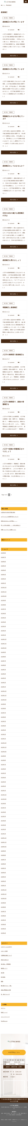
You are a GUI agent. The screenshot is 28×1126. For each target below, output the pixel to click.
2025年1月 (3, 635)
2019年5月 (3, 920)
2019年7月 (3, 911)
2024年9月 (3, 652)
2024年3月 (3, 678)
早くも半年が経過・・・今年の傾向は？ (11, 525)
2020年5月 (3, 868)
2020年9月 (3, 851)
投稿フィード (4, 1012)
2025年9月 (3, 600)
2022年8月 (3, 760)
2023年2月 (3, 734)
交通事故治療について (6, 955)
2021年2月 (3, 829)
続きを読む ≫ (14, 55)
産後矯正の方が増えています (13, 22)
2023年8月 (3, 708)
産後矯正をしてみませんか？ (13, 166)
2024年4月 (3, 674)
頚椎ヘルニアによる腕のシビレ (8, 529)
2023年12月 (3, 691)
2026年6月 (3, 561)
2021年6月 (3, 812)
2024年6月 (3, 665)
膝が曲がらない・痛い (6, 985)
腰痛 (2, 981)
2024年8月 (3, 656)
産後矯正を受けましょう (12, 260)
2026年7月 (3, 557)
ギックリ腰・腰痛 (19, 1113)
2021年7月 (3, 807)
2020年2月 (3, 881)
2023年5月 (3, 721)
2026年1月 (3, 583)
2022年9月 (3, 756)
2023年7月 (3, 712)
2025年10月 (3, 596)
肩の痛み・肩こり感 (10, 1113)
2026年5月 (3, 566)
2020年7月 (3, 859)
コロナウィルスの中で (6, 947)
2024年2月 (3, 682)
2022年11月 (3, 747)
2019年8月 (3, 907)
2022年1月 (3, 790)
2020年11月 (3, 842)
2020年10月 (3, 846)
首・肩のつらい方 (5, 994)
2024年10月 (3, 648)
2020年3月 (3, 876)
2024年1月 (3, 686)
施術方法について (19, 1107)
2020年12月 (3, 838)
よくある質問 (13, 1107)
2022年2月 (3, 786)
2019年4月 (3, 924)
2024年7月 (3, 661)
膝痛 (24, 1113)
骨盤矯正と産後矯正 (10, 307)
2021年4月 (3, 820)
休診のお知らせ (5, 959)
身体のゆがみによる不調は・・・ (9, 521)
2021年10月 (3, 799)
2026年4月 (3, 570)
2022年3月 (3, 782)
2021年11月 (3, 794)
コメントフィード (5, 1016)
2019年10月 (3, 898)
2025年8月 (3, 604)
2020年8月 (3, 855)
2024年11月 (3, 643)
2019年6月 (3, 915)
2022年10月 (3, 751)
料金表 (2, 1107)
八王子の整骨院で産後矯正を (13, 355)
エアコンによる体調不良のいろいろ (9, 516)
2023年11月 (3, 695)
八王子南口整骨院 (14, 1105)
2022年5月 (3, 773)
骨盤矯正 (13, 1114)
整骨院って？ (4, 968)
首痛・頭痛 (3, 1113)
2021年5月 (3, 816)
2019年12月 (3, 890)
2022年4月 (3, 777)
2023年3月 (3, 730)
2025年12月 (3, 587)
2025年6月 (3, 613)
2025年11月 (3, 591)
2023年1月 (3, 738)
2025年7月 (3, 609)
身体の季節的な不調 (6, 990)
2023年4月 (3, 725)
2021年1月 (3, 833)
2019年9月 (3, 902)
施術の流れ (7, 1107)
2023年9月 (3, 704)
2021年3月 (3, 825)
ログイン (3, 1008)
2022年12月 (3, 743)
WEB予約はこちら (14, 1052)
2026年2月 (3, 578)
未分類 (2, 972)
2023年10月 (3, 699)
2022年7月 (3, 764)
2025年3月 (3, 626)
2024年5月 (3, 669)
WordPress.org (4, 1021)
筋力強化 (3, 977)
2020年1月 (3, 885)
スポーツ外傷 (4, 951)
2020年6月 (3, 864)
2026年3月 (3, 574)
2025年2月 (3, 630)
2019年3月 (3, 928)
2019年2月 (3, 933)
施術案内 (14, 1111)
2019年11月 (3, 894)
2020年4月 (3, 872)
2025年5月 (3, 617)
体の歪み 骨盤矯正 (6, 964)
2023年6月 (3, 717)
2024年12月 (3, 639)
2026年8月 (3, 553)
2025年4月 (3, 622)
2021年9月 (3, 803)
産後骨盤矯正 (19, 1114)
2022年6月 (3, 769)
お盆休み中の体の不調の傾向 (8, 512)
